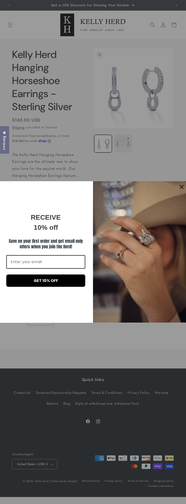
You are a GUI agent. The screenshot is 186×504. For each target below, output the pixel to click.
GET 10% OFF (46, 280)
